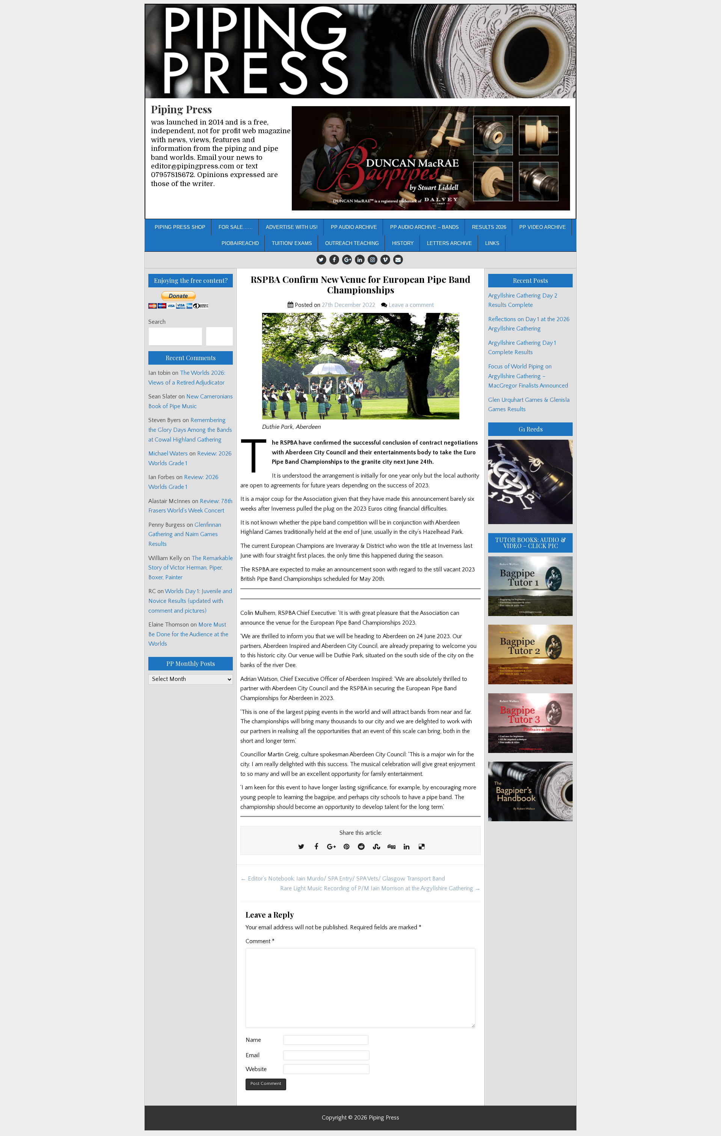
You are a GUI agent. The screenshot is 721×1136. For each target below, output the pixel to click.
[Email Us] (398, 259)
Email (252, 1055)
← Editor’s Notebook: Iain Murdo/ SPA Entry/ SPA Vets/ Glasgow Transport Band (342, 878)
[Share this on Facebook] (316, 847)
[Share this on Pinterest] (346, 847)
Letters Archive (449, 243)
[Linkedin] (360, 259)
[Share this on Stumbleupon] (376, 847)
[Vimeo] (385, 259)
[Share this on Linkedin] (406, 847)
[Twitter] (321, 259)
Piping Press (181, 109)
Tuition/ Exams (292, 243)
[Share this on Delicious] (421, 847)
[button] (431, 158)
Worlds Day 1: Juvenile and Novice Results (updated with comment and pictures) (190, 601)
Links (492, 243)
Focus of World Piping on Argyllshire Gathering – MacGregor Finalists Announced (528, 376)
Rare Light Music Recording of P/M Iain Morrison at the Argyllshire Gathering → (380, 888)
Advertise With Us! (292, 227)
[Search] (219, 336)
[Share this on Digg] (391, 847)
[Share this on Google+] (331, 847)
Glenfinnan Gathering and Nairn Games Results (184, 534)
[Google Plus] (347, 259)
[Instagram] (372, 259)
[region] (431, 158)
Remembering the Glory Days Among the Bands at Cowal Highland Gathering (190, 430)
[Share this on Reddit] (361, 847)
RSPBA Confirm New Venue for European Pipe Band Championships (360, 285)
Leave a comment (411, 305)
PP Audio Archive (354, 227)
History (403, 243)
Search (157, 322)
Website (256, 1069)
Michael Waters (168, 453)
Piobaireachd (240, 243)
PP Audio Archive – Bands (424, 227)
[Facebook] (334, 259)
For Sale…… (236, 227)
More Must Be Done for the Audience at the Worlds (188, 634)
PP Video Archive (542, 227)
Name (253, 1040)
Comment (260, 941)
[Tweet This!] (301, 847)
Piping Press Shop (180, 227)
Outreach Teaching (352, 243)
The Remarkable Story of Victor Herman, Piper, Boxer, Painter (190, 568)
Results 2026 (489, 227)
